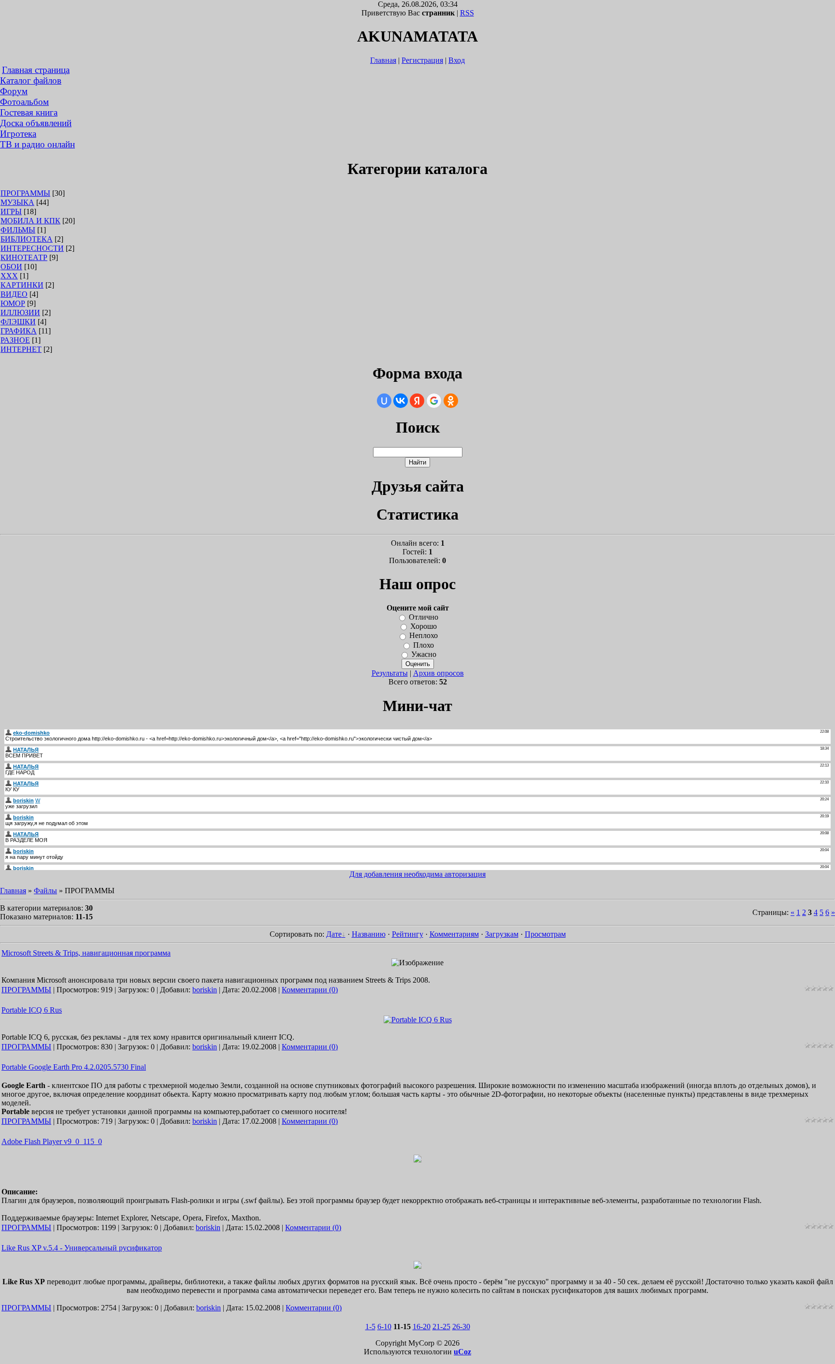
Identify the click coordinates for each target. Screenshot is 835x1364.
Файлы (45, 890)
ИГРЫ (11, 211)
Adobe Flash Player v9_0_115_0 (51, 1141)
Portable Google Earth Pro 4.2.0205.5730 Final (73, 1067)
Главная (383, 60)
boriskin (204, 990)
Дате (334, 934)
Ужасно (423, 654)
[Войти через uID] (384, 400)
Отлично (423, 617)
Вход (456, 60)
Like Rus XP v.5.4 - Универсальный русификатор (81, 1248)
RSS (467, 13)
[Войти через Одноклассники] (451, 400)
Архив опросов (438, 673)
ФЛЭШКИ (18, 322)
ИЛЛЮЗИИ (20, 312)
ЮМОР (12, 303)
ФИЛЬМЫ (17, 230)
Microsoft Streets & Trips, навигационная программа (86, 953)
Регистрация (422, 60)
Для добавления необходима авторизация (417, 874)
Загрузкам (501, 934)
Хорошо (423, 626)
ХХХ (9, 276)
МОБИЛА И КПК (30, 221)
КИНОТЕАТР (23, 257)
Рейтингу (407, 934)
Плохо (423, 645)
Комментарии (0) (310, 990)
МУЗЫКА (17, 202)
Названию (369, 934)
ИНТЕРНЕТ (21, 349)
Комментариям (454, 934)
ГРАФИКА (18, 331)
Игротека (18, 134)
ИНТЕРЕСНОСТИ (32, 248)
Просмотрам (545, 934)
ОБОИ (11, 266)
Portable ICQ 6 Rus (31, 1010)
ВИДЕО (14, 294)
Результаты (390, 673)
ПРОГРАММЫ (25, 193)
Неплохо (423, 636)
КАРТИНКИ (21, 285)
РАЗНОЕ (15, 340)
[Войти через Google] (434, 400)
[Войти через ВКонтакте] (400, 400)
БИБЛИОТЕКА (26, 239)
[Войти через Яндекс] (417, 400)
